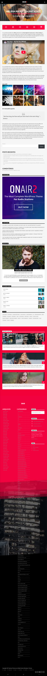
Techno (4, 320)
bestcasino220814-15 (22, 461)
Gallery (9, 316)
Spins (19, 637)
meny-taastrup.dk (21, 568)
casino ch (19, 492)
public (19, 616)
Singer (30, 318)
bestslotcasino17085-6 (22, 472)
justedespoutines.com (22, 557)
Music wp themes (13, 318)
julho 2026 (5, 412)
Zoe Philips (23, 378)
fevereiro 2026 (6, 420)
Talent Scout (23, 8)
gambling (19, 548)
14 (18, 418)
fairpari (4, 316)
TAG (40, 318)
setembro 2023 (6, 459)
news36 (19, 579)
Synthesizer (35, 318)
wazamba (19, 651)
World (19, 653)
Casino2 (19, 499)
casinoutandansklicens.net (23, 521)
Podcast (10, 670)
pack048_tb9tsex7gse (22, 603)
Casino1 (19, 498)
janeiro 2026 (5, 422)
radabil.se (19, 620)
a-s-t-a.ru (19, 433)
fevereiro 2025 (6, 439)
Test (18, 642)
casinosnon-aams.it (21, 518)
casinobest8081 (21, 509)
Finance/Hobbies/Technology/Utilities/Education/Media (28, 538)
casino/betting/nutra (21, 496)
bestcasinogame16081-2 (22, 464)
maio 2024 (5, 446)
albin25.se (19, 437)
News (19, 576)
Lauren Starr (24, 359)
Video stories (20, 648)
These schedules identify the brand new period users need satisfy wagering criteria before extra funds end (23, 158)
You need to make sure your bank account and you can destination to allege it (17, 154)
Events (19, 534)
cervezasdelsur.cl (21, 527)
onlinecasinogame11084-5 (22, 587)
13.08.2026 (20, 416)
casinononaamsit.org (21, 512)
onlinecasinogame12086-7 (22, 589)
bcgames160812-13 (21, 455)
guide (19, 552)
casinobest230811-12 (22, 507)
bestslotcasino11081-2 (22, 470)
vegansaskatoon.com (22, 646)
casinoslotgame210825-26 (22, 516)
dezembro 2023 (6, 454)
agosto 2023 (5, 460)
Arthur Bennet (24, 339)
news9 (19, 581)
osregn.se (20, 592)
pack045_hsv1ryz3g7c (22, 594)
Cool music (23, 314)
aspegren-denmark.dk (22, 450)
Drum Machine (38, 314)
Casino (19, 490)
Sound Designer (6, 353)
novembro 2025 (6, 425)
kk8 (17, 316)
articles (19, 448)
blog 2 (19, 485)
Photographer (6, 334)
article (19, 442)
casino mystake (16, 314)
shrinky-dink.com (21, 631)
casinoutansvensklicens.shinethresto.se (25, 523)
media (19, 566)
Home (34, 445)
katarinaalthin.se (21, 559)
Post (19, 613)
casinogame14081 (21, 510)
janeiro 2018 (5, 468)
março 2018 (5, 465)
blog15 (19, 486)
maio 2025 (5, 434)
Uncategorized (20, 644)
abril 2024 (5, 448)
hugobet (14, 316)
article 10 (19, 444)
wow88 (12, 320)
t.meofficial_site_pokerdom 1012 (24, 638)
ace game (5, 314)
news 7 (19, 578)
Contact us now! (36, 450)
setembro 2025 (6, 428)
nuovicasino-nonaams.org (22, 585)
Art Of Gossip (6, 293)
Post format (20, 614)
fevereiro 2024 (6, 451)
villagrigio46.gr (20, 649)
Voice (8, 320)
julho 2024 (5, 443)
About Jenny (6, 297)
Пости (19, 657)
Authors (10, 314)
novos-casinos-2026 (21, 583)
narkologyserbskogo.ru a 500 (23, 574)
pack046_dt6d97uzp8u (22, 596)
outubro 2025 (5, 426)
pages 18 (19, 609)
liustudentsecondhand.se (22, 561)
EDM (43, 314)
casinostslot (20, 520)
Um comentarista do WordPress (8, 170)
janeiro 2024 (5, 453)
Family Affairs (6, 305)
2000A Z (19, 424)
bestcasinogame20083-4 (22, 466)
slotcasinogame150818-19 (22, 635)
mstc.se (19, 570)
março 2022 (5, 464)
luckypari (21, 316)
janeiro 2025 (5, 440)
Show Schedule (35, 447)
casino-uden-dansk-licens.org (23, 494)
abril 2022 (5, 462)
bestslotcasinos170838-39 (22, 475)
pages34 (19, 611)
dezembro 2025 (6, 423)
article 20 (19, 446)
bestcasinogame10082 (22, 462)
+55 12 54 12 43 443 (36, 423)
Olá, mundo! (18, 170)
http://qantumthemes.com (38, 421)
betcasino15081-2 (21, 479)
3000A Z (19, 429)
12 (18, 414)
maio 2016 (5, 470)
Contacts (32, 670)
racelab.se (20, 618)
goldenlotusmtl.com (21, 550)
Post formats (25, 318)
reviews (19, 624)
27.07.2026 (20, 427)
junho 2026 (5, 414)
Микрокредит (20, 655)
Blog (18, 481)
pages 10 (19, 607)
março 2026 (5, 419)
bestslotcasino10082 (21, 468)
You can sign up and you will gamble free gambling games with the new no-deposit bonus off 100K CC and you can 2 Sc (22, 238)
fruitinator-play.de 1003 (22, 546)
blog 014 (19, 483)
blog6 (19, 488)
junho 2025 (5, 433)
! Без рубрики (20, 411)
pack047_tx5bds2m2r (22, 602)
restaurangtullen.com (22, 622)
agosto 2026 (5, 411)
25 (18, 426)
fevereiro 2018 (6, 467)
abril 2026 (5, 417)
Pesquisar (3, 143)
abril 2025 (5, 436)
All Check (19, 438)
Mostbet (27, 316)
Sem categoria (20, 627)
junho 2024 (5, 445)
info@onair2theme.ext (37, 426)
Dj (33, 314)
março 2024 (5, 450)
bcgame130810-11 (21, 451)
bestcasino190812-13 (22, 459)
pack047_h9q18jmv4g (22, 600)
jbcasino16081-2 (21, 555)
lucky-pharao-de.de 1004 (22, 563)
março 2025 (5, 437)
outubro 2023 (5, 457)
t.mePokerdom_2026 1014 (22, 640)
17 (18, 420)
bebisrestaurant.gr (21, 457)
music (31, 316)
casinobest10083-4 (21, 505)
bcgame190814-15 (21, 453)
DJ (18, 531)
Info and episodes (23, 280)
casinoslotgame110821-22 (22, 514)
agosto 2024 (5, 442)
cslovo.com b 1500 (21, 529)
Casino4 (19, 503)
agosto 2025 (5, 429)
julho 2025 (5, 431)
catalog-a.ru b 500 (21, 525)
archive (19, 440)
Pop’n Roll (5, 289)
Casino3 (19, 501)
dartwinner (29, 314)
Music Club (35, 316)
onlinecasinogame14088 (22, 590)
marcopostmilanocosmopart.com (24, 565)
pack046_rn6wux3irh (21, 598)
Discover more (34, 438)
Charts (25, 670)
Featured (19, 536)
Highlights (19, 554)
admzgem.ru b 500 (21, 435)
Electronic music (21, 533)
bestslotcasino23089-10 (22, 474)
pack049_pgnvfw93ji (21, 605)
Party (19, 318)
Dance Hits (5, 301)
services (19, 629)
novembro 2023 (6, 456)
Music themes (6, 318)
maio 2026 (5, 415)
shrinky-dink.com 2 (21, 633)
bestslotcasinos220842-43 (22, 477)
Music (19, 572)
